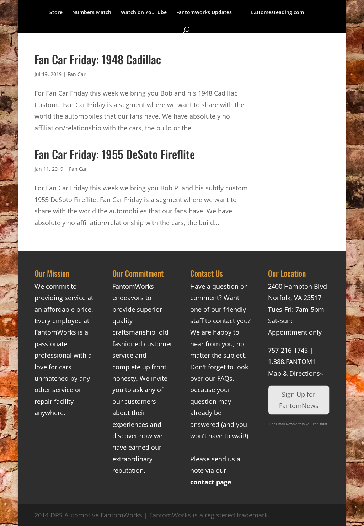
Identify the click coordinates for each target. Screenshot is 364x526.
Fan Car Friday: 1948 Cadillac (97, 59)
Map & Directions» (295, 373)
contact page (210, 482)
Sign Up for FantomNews (298, 400)
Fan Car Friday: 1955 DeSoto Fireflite (114, 154)
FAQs (224, 378)
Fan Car (77, 74)
